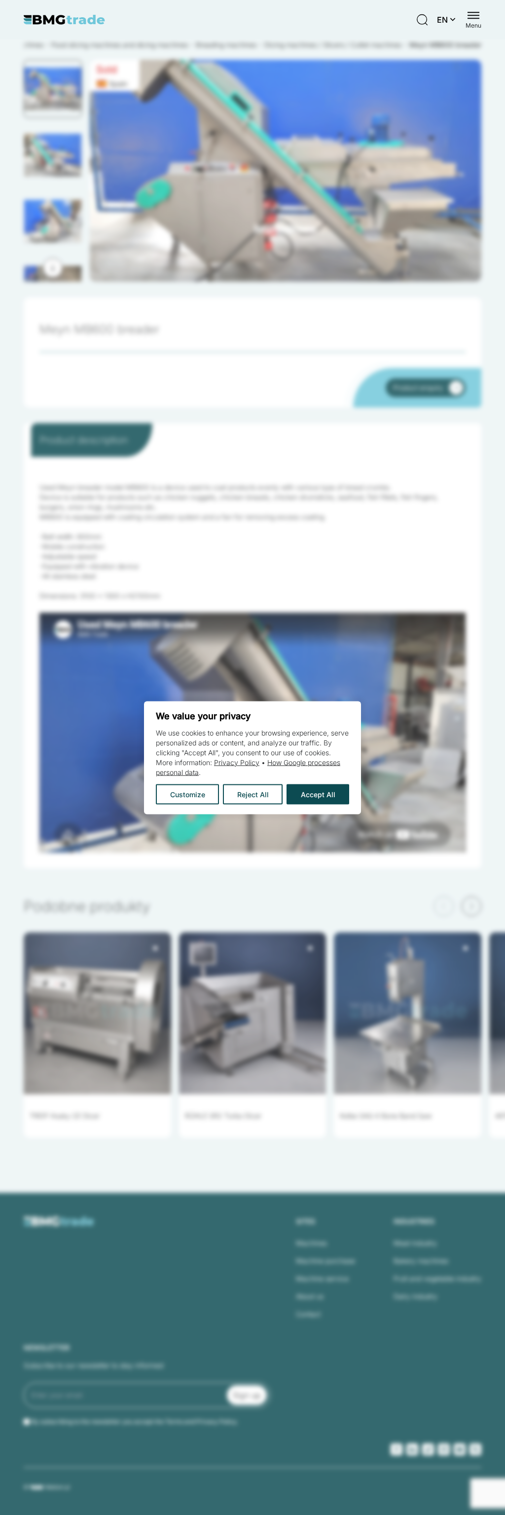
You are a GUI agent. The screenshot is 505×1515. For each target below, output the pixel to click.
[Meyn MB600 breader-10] (285, 171)
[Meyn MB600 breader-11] (285, 171)
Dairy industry (415, 1296)
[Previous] (444, 906)
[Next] (53, 268)
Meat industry (415, 1243)
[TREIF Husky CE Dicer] (97, 1013)
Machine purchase (325, 1260)
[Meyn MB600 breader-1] (285, 171)
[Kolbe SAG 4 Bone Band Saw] (407, 1013)
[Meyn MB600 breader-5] (285, 171)
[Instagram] (444, 1449)
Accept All (318, 794)
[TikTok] (428, 1449)
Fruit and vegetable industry (437, 1278)
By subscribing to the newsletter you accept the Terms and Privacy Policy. (135, 1421)
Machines (311, 1243)
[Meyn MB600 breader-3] (285, 171)
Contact (308, 1314)
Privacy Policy (236, 762)
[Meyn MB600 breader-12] (285, 171)
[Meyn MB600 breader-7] (285, 171)
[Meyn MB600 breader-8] (285, 171)
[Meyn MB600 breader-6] (285, 171)
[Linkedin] (412, 1449)
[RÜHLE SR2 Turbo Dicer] (252, 1013)
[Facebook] (396, 1449)
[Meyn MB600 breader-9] (285, 171)
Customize (187, 794)
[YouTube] (460, 1449)
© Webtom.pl (47, 1487)
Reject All (253, 794)
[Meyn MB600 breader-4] (285, 171)
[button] (53, 89)
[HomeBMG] (64, 20)
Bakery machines (421, 1260)
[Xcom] (475, 1449)
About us (310, 1296)
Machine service (322, 1278)
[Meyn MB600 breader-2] (285, 171)
